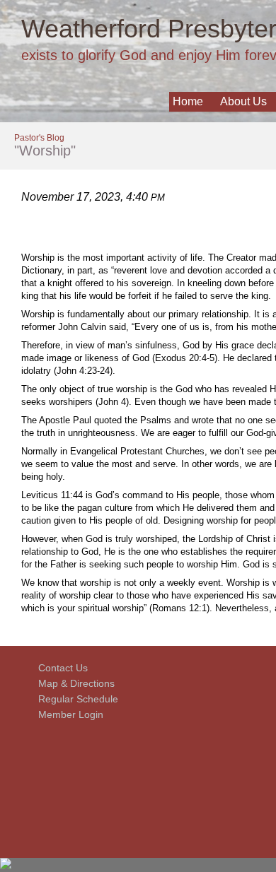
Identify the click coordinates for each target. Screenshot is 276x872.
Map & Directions (74, 683)
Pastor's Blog (39, 138)
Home (188, 101)
